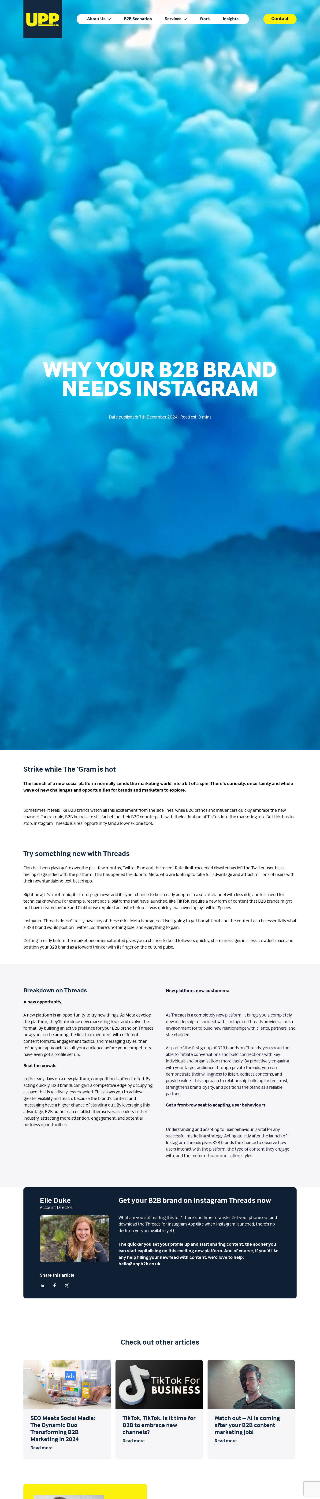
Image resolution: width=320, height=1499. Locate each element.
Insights (230, 19)
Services (173, 19)
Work (205, 19)
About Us (96, 19)
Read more (41, 1449)
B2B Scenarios (138, 19)
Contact (280, 18)
